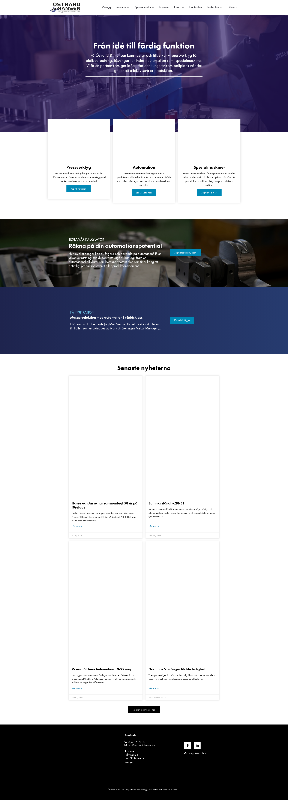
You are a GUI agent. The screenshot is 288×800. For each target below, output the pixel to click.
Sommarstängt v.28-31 (166, 503)
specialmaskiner (188, 60)
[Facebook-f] (187, 745)
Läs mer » (77, 526)
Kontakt (233, 7)
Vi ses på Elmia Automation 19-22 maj (101, 669)
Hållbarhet (195, 7)
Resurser (179, 7)
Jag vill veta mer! (78, 188)
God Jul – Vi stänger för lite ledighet (176, 669)
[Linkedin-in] (197, 745)
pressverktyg (142, 789)
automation (154, 789)
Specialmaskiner (144, 7)
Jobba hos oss (215, 7)
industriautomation (151, 60)
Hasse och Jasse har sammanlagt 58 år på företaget (104, 505)
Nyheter (164, 7)
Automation (122, 7)
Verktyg (106, 7)
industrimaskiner (198, 173)
